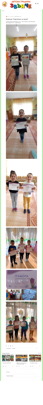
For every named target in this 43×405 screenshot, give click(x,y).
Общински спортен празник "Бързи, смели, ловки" (21, 363)
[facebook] (38, 3)
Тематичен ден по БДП (7, 362)
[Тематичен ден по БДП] (8, 358)
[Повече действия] (36, 16)
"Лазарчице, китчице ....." (34, 362)
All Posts (3, 10)
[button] (40, 10)
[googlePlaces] (36, 3)
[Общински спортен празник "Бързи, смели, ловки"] (21, 358)
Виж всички (39, 353)
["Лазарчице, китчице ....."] (35, 358)
